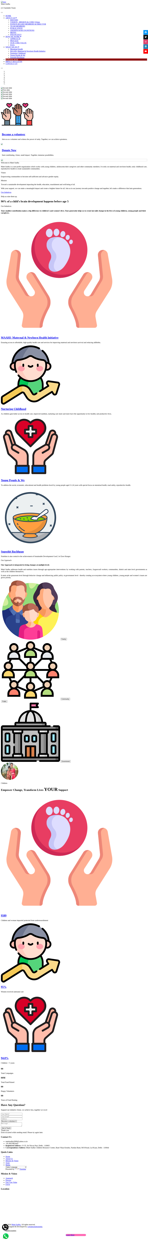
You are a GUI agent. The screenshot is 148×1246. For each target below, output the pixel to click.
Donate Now (9, 150)
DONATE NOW (12, 59)
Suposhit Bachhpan (17, 57)
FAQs (12, 45)
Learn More (70, 1235)
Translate (22, 1169)
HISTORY (14, 20)
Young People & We (17, 55)
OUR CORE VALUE (18, 43)
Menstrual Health (16, 49)
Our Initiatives (6, 192)
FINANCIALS (15, 34)
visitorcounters (11, 1231)
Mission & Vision (12, 1161)
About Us (9, 1159)
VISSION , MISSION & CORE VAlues (25, 22)
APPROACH (15, 39)
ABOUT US (10, 18)
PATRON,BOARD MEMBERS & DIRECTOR (28, 24)
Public (4, 701)
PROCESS (14, 41)
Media (8, 1165)
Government (66, 761)
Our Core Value (11, 1182)
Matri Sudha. (16, 1225)
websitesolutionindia (34, 1227)
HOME (8, 16)
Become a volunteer (13, 134)
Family (64, 639)
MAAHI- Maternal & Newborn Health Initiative (27, 51)
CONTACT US (11, 64)
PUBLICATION (16, 28)
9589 (3, 915)
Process (8, 1180)
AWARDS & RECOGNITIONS (22, 30)
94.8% (5, 1058)
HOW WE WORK (13, 37)
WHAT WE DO (12, 47)
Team (8, 1163)
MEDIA (13, 32)
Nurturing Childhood (18, 53)
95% (3, 986)
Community (65, 699)
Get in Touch (6, 1128)
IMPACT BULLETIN (14, 62)
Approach (9, 1178)
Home (8, 1157)
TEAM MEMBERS (17, 26)
